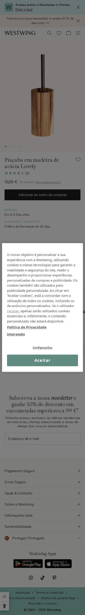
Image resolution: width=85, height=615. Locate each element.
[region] (42, 307)
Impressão (16, 334)
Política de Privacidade (26, 327)
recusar (13, 311)
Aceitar (42, 360)
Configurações (42, 347)
